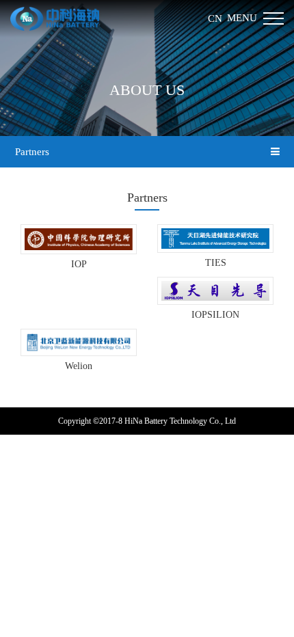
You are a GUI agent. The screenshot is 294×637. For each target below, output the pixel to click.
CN (215, 18)
